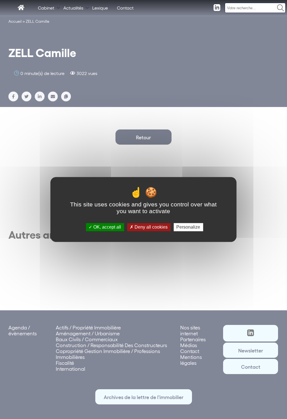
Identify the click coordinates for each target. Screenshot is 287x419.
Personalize (188, 227)
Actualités (73, 7)
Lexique (100, 7)
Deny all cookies (150, 227)
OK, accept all (106, 227)
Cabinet (46, 7)
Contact (125, 7)
